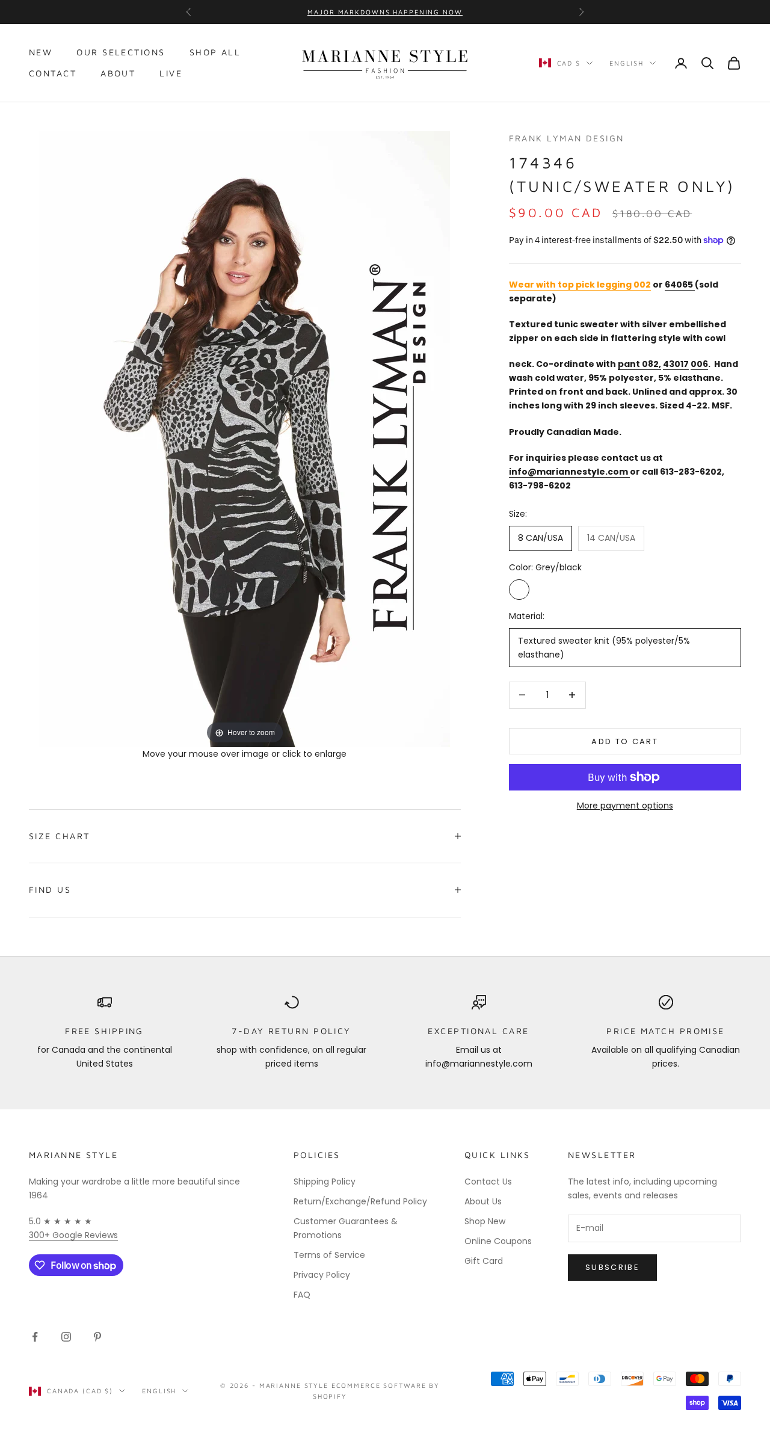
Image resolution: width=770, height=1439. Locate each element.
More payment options (625, 806)
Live (170, 73)
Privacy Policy (322, 1275)
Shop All (215, 52)
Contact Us (488, 1182)
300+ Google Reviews (73, 1235)
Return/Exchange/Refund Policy (360, 1201)
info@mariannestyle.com (568, 471)
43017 (676, 363)
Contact (52, 73)
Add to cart (624, 741)
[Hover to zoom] (244, 438)
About (117, 73)
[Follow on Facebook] (35, 1337)
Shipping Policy (325, 1182)
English (626, 63)
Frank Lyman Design (566, 138)
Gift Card (483, 1261)
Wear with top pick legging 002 (580, 284)
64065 (679, 284)
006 (699, 363)
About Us (483, 1201)
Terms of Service (329, 1255)
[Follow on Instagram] (66, 1337)
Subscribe (612, 1267)
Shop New (484, 1221)
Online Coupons (498, 1241)
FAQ (302, 1295)
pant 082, (639, 363)
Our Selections (120, 52)
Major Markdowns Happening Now (384, 12)
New (40, 52)
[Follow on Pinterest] (97, 1337)
